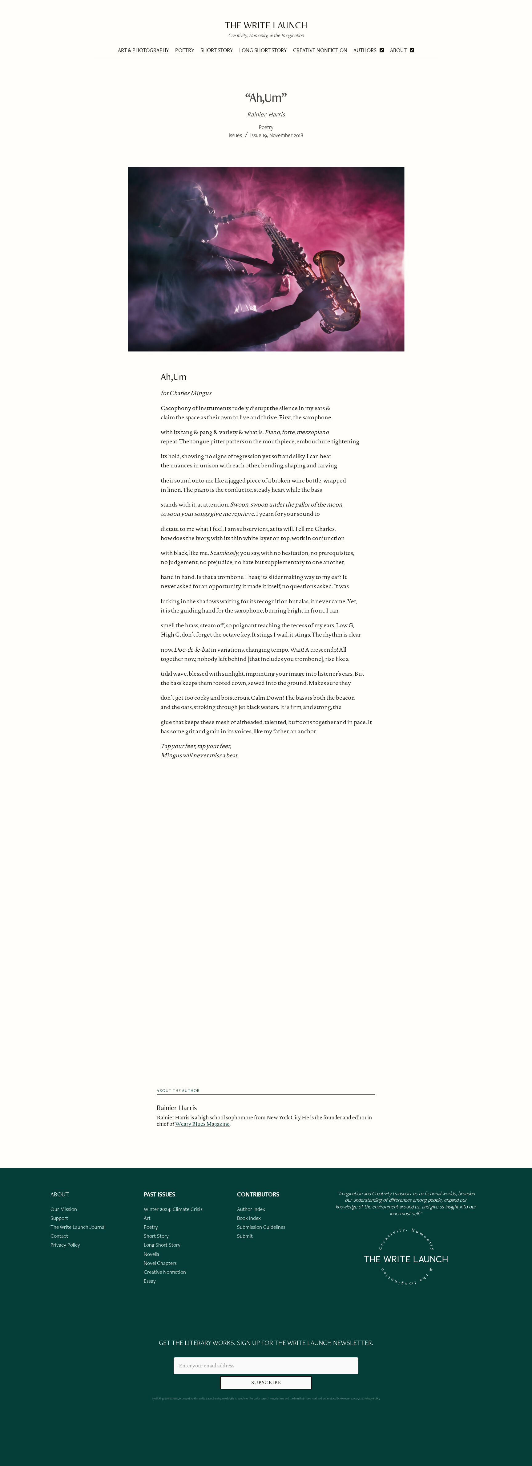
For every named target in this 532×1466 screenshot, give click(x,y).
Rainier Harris (177, 1107)
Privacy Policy (372, 1398)
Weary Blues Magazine (202, 1123)
